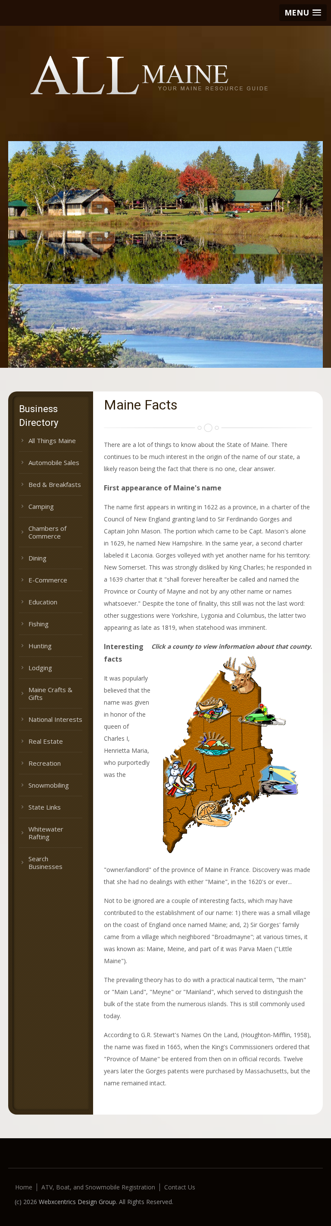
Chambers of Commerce (47, 532)
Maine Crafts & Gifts (50, 693)
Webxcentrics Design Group (77, 1202)
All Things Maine (52, 440)
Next (29, 135)
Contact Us (179, 1187)
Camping (41, 506)
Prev (14, 135)
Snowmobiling (48, 785)
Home (23, 1187)
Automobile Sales (53, 462)
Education (42, 602)
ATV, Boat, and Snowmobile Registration (98, 1187)
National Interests (55, 719)
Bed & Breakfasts (54, 484)
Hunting (40, 645)
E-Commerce (47, 580)
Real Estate (45, 741)
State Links (44, 807)
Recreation (44, 763)
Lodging (40, 667)
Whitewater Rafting (45, 833)
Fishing (38, 623)
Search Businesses (45, 862)
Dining (37, 558)
